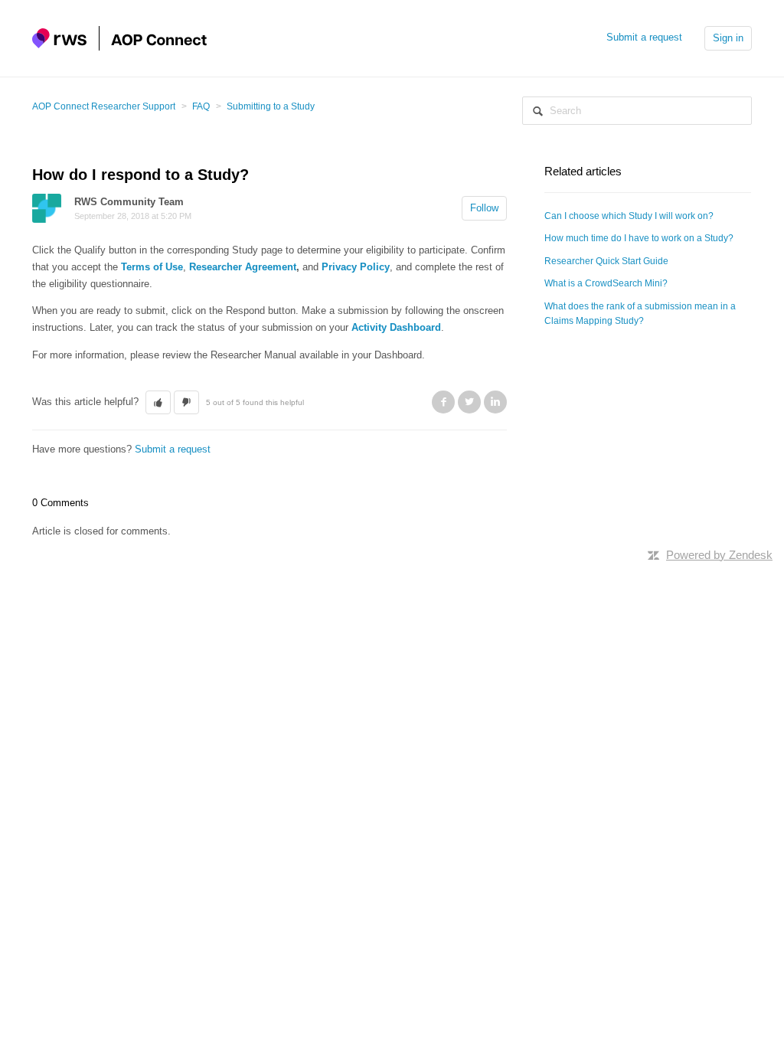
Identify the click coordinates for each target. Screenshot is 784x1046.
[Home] (119, 37)
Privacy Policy (356, 267)
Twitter (469, 402)
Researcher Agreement (242, 267)
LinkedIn (495, 402)
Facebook (443, 402)
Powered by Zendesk (719, 554)
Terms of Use (152, 267)
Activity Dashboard (396, 327)
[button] (158, 403)
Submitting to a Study (271, 106)
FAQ (201, 106)
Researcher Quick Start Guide (606, 261)
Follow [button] (484, 208)
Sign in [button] (728, 38)
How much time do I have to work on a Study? (638, 238)
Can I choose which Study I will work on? (629, 216)
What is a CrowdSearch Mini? (606, 283)
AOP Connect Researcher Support (103, 106)
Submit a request (644, 37)
